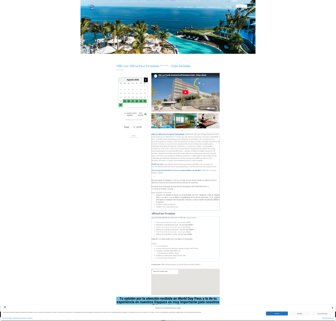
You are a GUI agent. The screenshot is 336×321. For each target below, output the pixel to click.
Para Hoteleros (200, 7)
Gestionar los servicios (327, 318)
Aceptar (277, 313)
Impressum (29, 318)
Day (157, 164)
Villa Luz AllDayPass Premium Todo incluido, (168, 134)
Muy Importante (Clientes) (214, 7)
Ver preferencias (322, 313)
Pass (161, 164)
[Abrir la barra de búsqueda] (249, 7)
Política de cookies (7, 318)
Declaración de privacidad (19, 318)
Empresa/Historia (188, 7)
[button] (332, 308)
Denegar (299, 313)
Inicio (179, 7)
